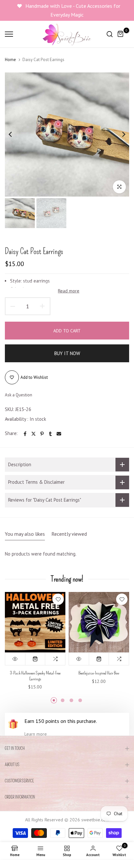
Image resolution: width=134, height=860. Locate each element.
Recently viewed (69, 534)
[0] (120, 34)
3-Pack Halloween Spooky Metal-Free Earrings (35, 676)
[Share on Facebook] (25, 433)
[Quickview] (15, 659)
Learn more (35, 734)
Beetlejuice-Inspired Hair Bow (98, 673)
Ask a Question (18, 395)
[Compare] (55, 659)
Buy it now (67, 353)
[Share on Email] (58, 433)
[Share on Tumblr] (50, 433)
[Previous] (14, 134)
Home (10, 59)
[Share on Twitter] (33, 433)
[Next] (119, 134)
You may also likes (25, 534)
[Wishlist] (58, 599)
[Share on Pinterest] (42, 433)
